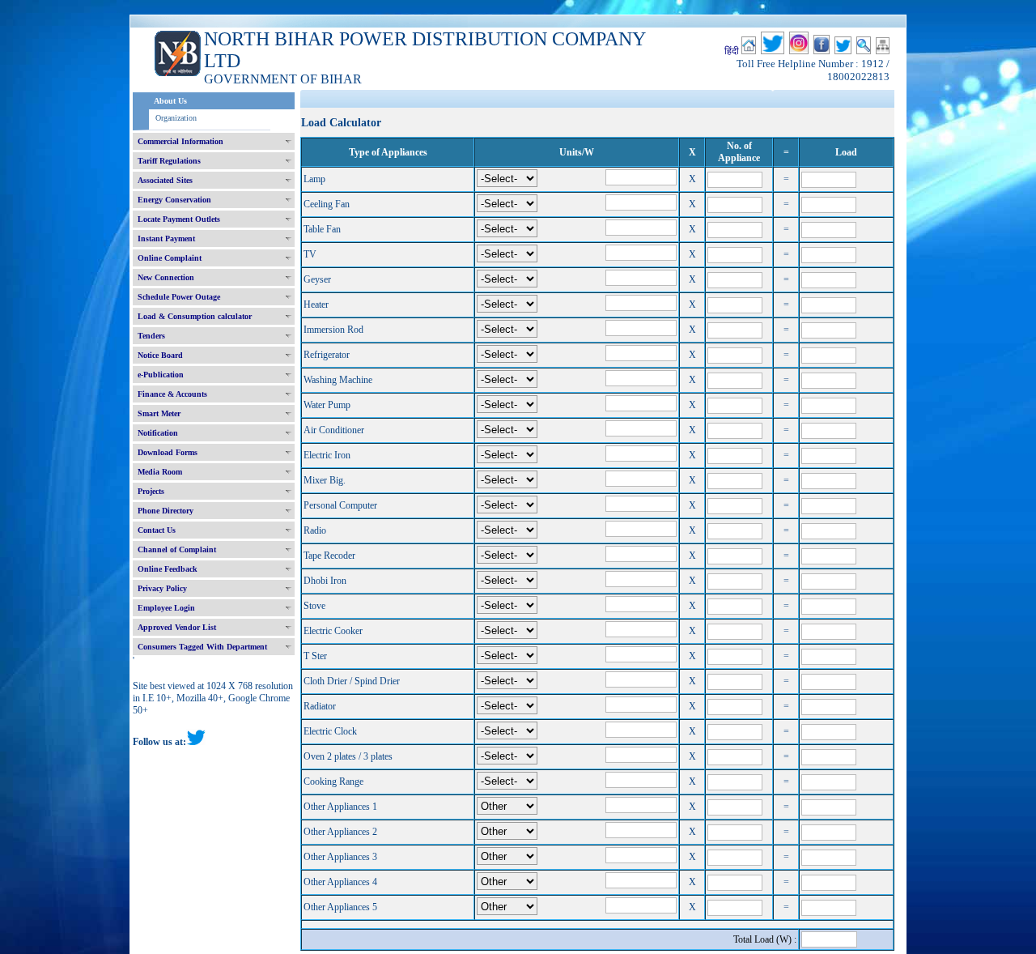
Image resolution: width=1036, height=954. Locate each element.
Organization (176, 117)
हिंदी (731, 51)
